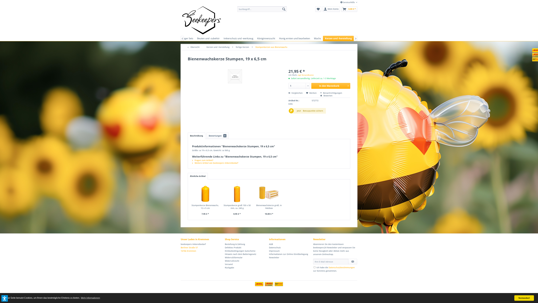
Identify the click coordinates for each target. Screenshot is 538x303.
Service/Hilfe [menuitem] (348, 2)
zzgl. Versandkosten (306, 75)
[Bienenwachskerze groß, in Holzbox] (269, 193)
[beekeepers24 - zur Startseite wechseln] (201, 20)
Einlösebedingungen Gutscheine (240, 251)
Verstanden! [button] (524, 298)
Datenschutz (275, 247)
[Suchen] (284, 9)
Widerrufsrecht (232, 261)
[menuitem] (262, 9)
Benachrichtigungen (332, 93)
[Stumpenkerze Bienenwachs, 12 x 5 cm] (205, 193)
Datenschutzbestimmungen (342, 267)
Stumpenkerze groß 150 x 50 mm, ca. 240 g (237, 206)
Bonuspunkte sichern (313, 110)
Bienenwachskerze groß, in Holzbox (269, 206)
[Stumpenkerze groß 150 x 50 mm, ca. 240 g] (237, 193)
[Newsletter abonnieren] (352, 261)
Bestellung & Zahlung (235, 244)
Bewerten (327, 95)
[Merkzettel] (318, 9)
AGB (271, 244)
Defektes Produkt (233, 247)
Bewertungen (217, 135)
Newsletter (274, 257)
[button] (4, 298)
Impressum (274, 251)
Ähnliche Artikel (198, 176)
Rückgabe (229, 267)
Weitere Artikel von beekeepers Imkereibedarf (216, 163)
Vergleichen (297, 93)
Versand (229, 264)
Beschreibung (196, 135)
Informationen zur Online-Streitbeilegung (288, 254)
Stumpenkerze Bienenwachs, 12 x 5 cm (205, 206)
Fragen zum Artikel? (203, 160)
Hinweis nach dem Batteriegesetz (240, 254)
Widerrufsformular (234, 257)
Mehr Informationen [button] (90, 298)
